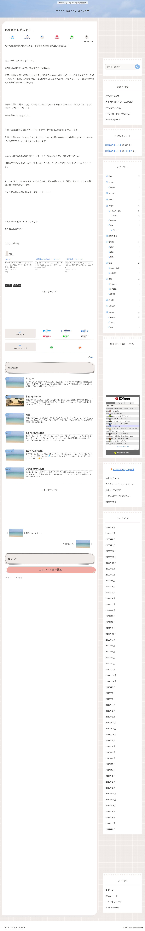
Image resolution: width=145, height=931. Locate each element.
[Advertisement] (49, 309)
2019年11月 (111, 675)
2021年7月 (110, 604)
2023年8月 (110, 527)
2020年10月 (111, 634)
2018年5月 (110, 764)
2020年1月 (110, 669)
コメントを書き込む (50, 569)
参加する (136, 449)
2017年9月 (110, 811)
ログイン (110, 890)
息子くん (18, 285)
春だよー (9, 259)
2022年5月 (110, 581)
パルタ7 (128, 151)
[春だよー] (20, 265)
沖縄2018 (124, 284)
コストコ (124, 322)
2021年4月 (110, 610)
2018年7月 (110, 752)
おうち (124, 182)
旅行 (124, 279)
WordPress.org (112, 908)
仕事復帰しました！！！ (75, 259)
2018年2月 (110, 782)
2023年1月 (110, 545)
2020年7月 (110, 640)
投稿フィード (112, 896)
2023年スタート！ (114, 120)
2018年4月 (110, 770)
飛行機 (124, 294)
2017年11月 (111, 800)
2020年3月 (110, 657)
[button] (87, 37)
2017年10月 (111, 805)
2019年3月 (110, 711)
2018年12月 (111, 723)
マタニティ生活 (124, 211)
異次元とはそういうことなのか (120, 102)
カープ (124, 200)
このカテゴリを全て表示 (122, 446)
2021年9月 (110, 598)
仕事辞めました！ (113, 145)
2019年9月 (110, 687)
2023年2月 (110, 539)
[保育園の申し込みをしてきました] (50, 264)
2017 (124, 247)
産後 (124, 225)
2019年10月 (111, 681)
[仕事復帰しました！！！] (80, 265)
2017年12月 (111, 794)
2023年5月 (110, 533)
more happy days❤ (123, 469)
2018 (124, 252)
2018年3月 (110, 776)
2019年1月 (110, 717)
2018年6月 (110, 758)
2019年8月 (110, 693)
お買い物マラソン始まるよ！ (119, 114)
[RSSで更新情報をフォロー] (80, 347)
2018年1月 (110, 788)
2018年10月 (111, 734)
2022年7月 (110, 575)
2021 (124, 257)
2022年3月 (110, 592)
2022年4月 (110, 586)
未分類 (124, 300)
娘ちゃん (124, 220)
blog (124, 176)
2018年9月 (110, 740)
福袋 (124, 327)
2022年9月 (110, 569)
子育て (9, 285)
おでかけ (124, 193)
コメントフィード (114, 902)
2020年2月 (110, 663)
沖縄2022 (124, 289)
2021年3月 (110, 616)
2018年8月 (110, 746)
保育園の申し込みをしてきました (48, 259)
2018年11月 (111, 729)
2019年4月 (110, 705)
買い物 (124, 312)
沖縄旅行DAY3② (113, 108)
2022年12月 (111, 551)
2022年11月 (111, 557)
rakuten (124, 317)
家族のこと (124, 236)
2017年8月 (110, 817)
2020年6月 (110, 646)
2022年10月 (111, 563)
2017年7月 (110, 823)
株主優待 (124, 273)
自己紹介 (124, 306)
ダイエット (125, 230)
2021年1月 (110, 628)
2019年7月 (110, 699)
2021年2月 (110, 622)
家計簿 (124, 242)
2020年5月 (110, 652)
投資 (124, 263)
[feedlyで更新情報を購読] (51, 347)
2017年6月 (110, 829)
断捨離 (124, 187)
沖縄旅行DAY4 (112, 96)
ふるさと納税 (124, 268)
